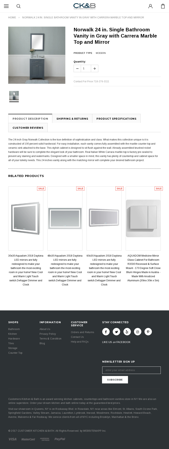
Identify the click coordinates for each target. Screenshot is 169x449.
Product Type (83, 53)
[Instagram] (137, 331)
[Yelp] (127, 331)
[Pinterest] (148, 331)
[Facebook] (106, 331)
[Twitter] (116, 331)
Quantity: (80, 61)
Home (12, 17)
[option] (36, 55)
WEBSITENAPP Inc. (94, 430)
